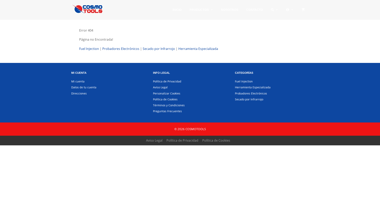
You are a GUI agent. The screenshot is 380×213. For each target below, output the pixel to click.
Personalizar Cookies (166, 93)
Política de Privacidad (167, 81)
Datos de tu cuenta (83, 87)
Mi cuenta (78, 81)
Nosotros (229, 9)
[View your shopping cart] (303, 10)
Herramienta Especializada (198, 49)
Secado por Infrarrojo (159, 49)
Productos (199, 9)
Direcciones (79, 93)
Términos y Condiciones (169, 105)
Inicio (177, 9)
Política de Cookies (165, 99)
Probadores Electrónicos (120, 49)
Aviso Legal (160, 87)
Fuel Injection (89, 49)
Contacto (254, 9)
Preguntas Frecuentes (167, 111)
